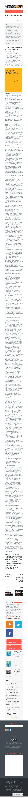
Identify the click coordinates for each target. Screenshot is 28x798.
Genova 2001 (8, 695)
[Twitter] (22, 21)
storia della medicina (14, 704)
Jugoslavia (16, 558)
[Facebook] (20, 21)
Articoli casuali (12, 640)
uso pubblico (11, 707)
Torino (7, 707)
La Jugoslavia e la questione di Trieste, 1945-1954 (13, 55)
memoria (17, 695)
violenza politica (9, 569)
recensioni (8, 701)
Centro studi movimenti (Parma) (11, 689)
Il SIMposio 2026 (9, 594)
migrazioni (8, 697)
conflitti (8, 692)
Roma (12, 703)
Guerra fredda (18, 556)
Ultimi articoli (12, 648)
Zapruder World (17, 709)
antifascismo (16, 554)
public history (14, 700)
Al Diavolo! (7, 576)
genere (19, 694)
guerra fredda (11, 430)
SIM (17, 703)
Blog (17, 674)
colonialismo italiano (15, 691)
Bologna (14, 688)
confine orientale (9, 556)
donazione (17, 618)
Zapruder (18, 664)
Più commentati (12, 642)
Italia (11, 695)
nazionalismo (13, 561)
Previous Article (8, 574)
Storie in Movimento (14, 706)
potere (10, 698)
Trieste (16, 567)
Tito (17, 565)
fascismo (17, 692)
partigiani (19, 563)
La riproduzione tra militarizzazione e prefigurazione (16, 671)
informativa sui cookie (14, 792)
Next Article (20, 574)
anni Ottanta (8, 683)
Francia (16, 693)
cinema (18, 689)
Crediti (11, 790)
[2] (21, 587)
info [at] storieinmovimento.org (14, 784)
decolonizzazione (12, 692)
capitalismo (19, 687)
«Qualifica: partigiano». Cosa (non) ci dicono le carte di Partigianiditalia (19, 579)
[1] (20, 587)
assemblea (19, 684)
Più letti (11, 645)
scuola (15, 703)
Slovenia (13, 565)
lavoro (13, 695)
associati (8, 618)
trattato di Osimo (9, 567)
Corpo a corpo (15, 662)
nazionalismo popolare (11, 563)
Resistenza (16, 184)
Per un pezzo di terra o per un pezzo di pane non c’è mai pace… (19, 592)
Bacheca (18, 656)
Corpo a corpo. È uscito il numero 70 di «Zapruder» (17, 653)
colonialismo (8, 691)
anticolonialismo (9, 684)
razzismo (18, 700)
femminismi (8, 693)
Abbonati (17, 616)
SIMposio (8, 704)
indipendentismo (9, 558)
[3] (22, 587)
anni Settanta (13, 683)
